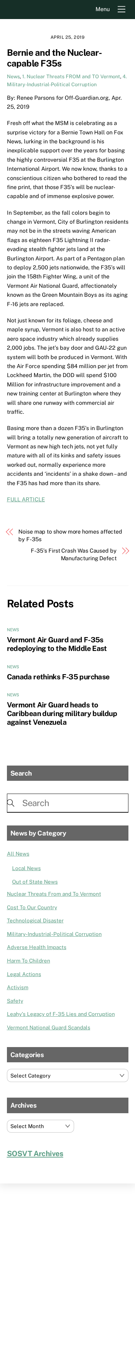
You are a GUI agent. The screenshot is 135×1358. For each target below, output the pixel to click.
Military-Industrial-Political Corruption (54, 934)
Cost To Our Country (32, 907)
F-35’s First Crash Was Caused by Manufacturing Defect (73, 554)
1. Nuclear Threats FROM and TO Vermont (71, 76)
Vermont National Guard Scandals (48, 1027)
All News (18, 854)
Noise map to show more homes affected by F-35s (70, 535)
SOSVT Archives (35, 1153)
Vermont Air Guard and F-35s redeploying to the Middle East (57, 644)
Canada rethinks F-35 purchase (58, 676)
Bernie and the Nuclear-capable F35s (54, 58)
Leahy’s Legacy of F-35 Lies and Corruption (61, 1014)
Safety (15, 1001)
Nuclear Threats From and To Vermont (54, 894)
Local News (26, 868)
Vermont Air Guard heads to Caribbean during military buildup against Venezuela (62, 713)
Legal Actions (24, 974)
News (13, 76)
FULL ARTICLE (26, 499)
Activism (17, 987)
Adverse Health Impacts (36, 947)
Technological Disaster (35, 920)
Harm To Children (28, 961)
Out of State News (35, 882)
